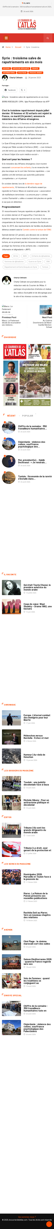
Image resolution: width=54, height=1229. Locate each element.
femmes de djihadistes (14, 262)
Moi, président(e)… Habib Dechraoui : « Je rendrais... (32, 461)
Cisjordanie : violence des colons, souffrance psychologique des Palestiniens (37, 1028)
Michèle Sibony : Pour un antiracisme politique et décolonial (36, 802)
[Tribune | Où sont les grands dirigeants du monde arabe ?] (11, 830)
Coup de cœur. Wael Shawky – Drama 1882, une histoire (38, 606)
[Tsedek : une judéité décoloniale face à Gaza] (11, 783)
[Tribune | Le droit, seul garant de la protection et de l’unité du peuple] (11, 849)
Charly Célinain (16, 78)
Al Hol (15, 256)
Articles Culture (31, 582)
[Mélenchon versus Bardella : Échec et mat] (11, 737)
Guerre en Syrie (35, 262)
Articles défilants (21, 68)
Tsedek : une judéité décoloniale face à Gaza (36, 783)
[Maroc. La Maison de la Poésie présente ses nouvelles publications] (11, 896)
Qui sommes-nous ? (27, 1217)
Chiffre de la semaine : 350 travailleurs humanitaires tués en (36, 1008)
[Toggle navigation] (6, 38)
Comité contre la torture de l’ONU (37, 230)
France (35, 68)
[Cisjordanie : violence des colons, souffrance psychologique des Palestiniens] (11, 1027)
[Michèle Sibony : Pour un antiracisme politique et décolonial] (11, 802)
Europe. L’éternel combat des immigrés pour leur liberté (37, 717)
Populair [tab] (27, 416)
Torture (45, 267)
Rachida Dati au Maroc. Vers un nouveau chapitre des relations (37, 915)
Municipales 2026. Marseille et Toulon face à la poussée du (37, 876)
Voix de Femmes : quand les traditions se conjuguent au (37, 980)
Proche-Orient (36, 73)
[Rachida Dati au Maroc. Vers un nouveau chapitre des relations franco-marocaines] (11, 915)
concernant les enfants (21, 167)
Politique (22, 73)
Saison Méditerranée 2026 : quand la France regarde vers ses (38, 961)
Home (8, 47)
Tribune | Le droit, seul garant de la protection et (37, 849)
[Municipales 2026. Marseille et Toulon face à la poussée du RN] (11, 876)
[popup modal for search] (48, 37)
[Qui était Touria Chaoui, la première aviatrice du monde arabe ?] (11, 587)
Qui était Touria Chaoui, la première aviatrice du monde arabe (37, 587)
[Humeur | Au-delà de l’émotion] (11, 756)
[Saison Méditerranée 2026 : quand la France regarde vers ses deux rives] (11, 961)
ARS (25, 256)
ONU (48, 262)
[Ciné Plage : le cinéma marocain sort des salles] (11, 942)
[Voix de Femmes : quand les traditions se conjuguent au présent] (11, 980)
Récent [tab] (11, 416)
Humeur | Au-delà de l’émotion (34, 755)
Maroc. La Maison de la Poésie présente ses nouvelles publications (36, 896)
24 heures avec (30, 910)
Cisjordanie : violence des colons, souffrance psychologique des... (31, 444)
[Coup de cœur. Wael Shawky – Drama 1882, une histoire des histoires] (11, 606)
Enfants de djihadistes (41, 256)
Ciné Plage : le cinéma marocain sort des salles (37, 942)
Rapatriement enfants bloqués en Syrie (21, 267)
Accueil (18, 47)
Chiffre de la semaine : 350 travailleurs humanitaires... (32, 427)
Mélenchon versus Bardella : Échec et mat (36, 736)
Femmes (27, 797)
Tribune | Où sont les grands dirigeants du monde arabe (35, 830)
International (9, 73)
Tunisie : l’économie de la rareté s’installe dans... (35, 477)
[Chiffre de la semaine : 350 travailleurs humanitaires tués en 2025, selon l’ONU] (11, 1008)
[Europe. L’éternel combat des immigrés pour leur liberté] (11, 717)
